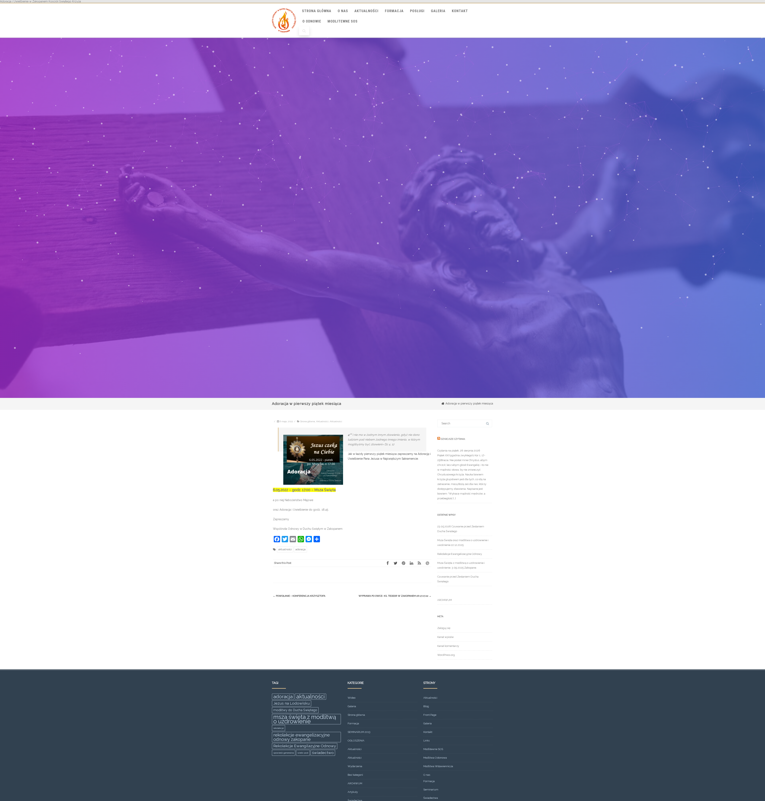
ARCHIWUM (444, 599)
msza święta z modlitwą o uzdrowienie (304, 719)
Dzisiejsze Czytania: (453, 439)
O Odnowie (311, 21)
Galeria (438, 11)
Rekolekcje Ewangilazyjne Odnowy (304, 746)
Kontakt (460, 11)
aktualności (285, 549)
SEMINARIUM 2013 (359, 731)
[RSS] (419, 563)
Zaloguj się (443, 628)
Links (426, 740)
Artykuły (353, 791)
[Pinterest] (403, 563)
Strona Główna (316, 11)
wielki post (302, 753)
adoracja (300, 549)
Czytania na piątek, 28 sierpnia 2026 (458, 450)
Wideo (351, 697)
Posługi (417, 11)
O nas (343, 11)
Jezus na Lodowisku (291, 703)
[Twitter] (395, 563)
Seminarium (430, 789)
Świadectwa (430, 797)
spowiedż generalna (283, 753)
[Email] (427, 563)
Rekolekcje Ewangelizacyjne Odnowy (459, 553)
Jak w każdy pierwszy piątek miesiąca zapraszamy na (383, 453)
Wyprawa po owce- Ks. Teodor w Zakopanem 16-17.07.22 (395, 595)
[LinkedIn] (411, 563)
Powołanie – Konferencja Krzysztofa (299, 595)
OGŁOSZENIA (356, 740)
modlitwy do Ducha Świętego (295, 710)
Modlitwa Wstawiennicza (438, 766)
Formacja (394, 11)
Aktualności (366, 11)
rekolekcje (278, 728)
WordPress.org (446, 654)
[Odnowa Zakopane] (284, 36)
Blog (426, 706)
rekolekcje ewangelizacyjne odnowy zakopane (301, 737)
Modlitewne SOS (343, 21)
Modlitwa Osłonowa (435, 757)
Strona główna (307, 421)
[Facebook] (387, 563)
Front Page (429, 714)
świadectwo (323, 752)
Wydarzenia (355, 766)
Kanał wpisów (445, 637)
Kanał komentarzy (448, 645)
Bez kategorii (355, 774)
